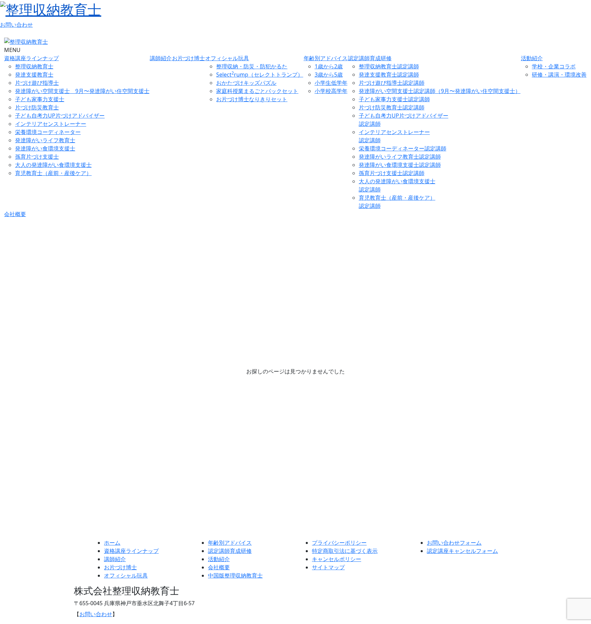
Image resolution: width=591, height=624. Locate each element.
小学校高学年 (331, 91)
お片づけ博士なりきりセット (251, 99)
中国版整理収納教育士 (235, 575)
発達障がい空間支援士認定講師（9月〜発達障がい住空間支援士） (440, 91)
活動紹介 (532, 58)
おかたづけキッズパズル (246, 83)
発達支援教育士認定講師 (389, 74)
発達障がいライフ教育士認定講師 (400, 156)
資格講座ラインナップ (31, 58)
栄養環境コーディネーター (48, 132)
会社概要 (15, 214)
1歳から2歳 (329, 66)
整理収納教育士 (34, 66)
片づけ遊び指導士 (37, 83)
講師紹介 (161, 58)
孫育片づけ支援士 (37, 156)
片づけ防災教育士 (37, 107)
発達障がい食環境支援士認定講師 (400, 165)
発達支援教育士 (34, 74)
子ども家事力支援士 (39, 99)
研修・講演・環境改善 (559, 74)
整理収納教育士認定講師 (389, 66)
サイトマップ (328, 567)
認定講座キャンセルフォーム (462, 551)
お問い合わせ (16, 24)
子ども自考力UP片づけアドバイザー (60, 115)
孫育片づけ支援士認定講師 (391, 173)
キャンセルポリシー (336, 559)
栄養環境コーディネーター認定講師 (402, 148)
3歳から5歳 (329, 74)
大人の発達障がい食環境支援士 (53, 165)
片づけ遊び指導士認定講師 (391, 83)
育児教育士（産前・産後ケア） (53, 173)
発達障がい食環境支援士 (45, 148)
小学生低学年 (331, 83)
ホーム (112, 542)
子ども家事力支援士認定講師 (394, 99)
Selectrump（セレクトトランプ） (259, 74)
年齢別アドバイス (325, 58)
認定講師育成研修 (370, 58)
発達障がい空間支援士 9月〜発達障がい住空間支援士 (82, 91)
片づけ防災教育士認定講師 (391, 107)
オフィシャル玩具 (227, 58)
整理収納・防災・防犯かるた (251, 66)
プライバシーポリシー (339, 542)
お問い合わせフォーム (454, 542)
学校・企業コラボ (554, 66)
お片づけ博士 (188, 58)
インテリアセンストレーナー (50, 124)
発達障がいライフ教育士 (45, 140)
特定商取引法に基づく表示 (345, 551)
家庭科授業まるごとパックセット (257, 91)
